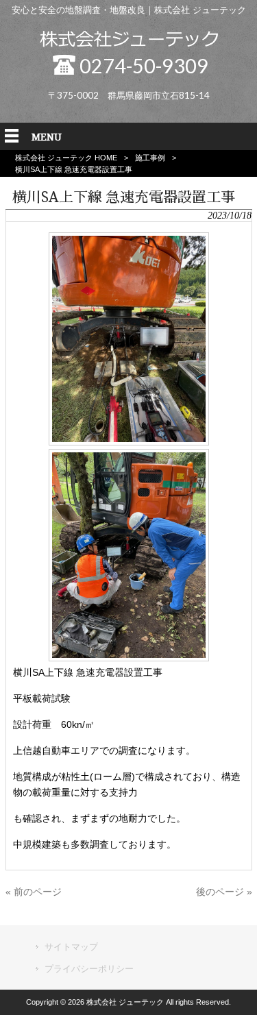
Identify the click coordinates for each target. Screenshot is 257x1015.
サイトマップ (71, 947)
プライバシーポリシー (89, 969)
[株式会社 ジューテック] (129, 43)
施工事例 (150, 158)
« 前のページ (33, 891)
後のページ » (224, 891)
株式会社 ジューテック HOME (66, 158)
